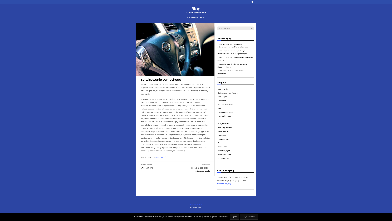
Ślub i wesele (222, 147)
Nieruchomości (223, 139)
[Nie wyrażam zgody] (389, 217)
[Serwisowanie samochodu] (175, 75)
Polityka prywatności (196, 18)
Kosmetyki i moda (224, 116)
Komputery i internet (225, 112)
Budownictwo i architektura (228, 93)
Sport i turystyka (224, 151)
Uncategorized (223, 158)
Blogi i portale (223, 89)
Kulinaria (221, 120)
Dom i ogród (222, 97)
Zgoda (234, 217)
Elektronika (222, 101)
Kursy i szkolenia (223, 124)
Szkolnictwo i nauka (225, 154)
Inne (219, 108)
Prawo (220, 143)
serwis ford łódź (161, 157)
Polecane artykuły (224, 184)
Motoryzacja (222, 135)
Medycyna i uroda (224, 131)
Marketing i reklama (225, 128)
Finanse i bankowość (225, 104)
